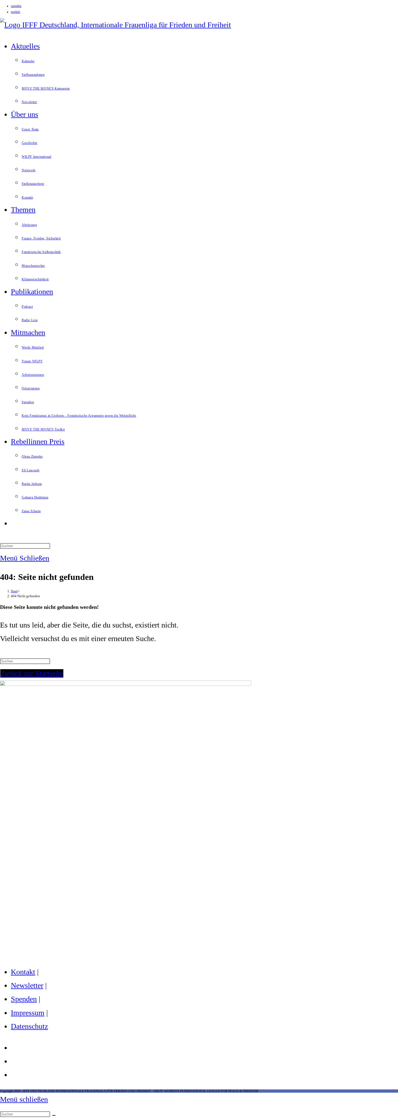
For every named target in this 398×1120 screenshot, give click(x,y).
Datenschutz (29, 1026)
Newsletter (27, 985)
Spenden (24, 999)
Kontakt (23, 972)
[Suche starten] (54, 1115)
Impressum (27, 1013)
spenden (16, 6)
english (15, 12)
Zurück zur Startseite (31, 673)
